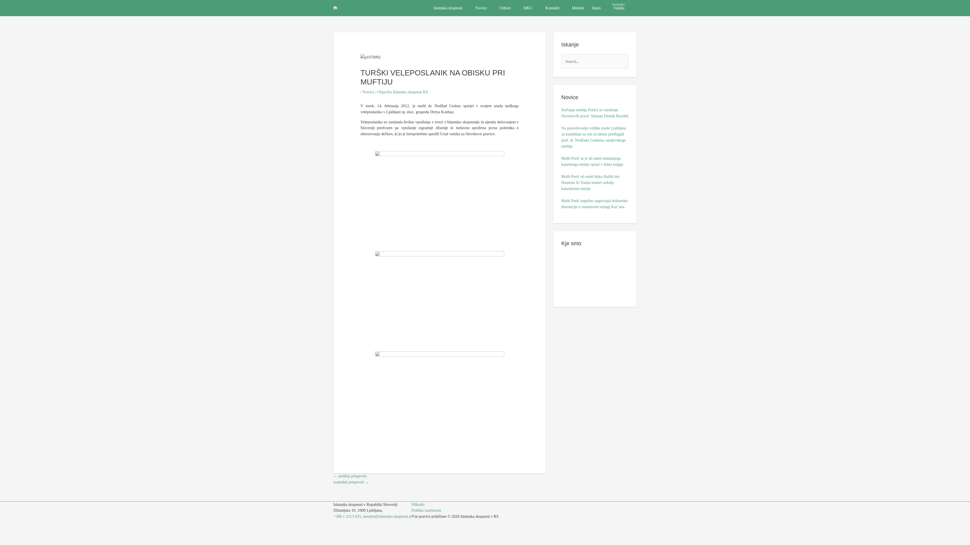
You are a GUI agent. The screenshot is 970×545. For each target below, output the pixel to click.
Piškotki (417, 504)
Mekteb (578, 8)
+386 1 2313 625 (347, 516)
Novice (481, 8)
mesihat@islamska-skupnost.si (387, 516)
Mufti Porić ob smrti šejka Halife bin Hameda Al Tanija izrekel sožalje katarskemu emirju (590, 182)
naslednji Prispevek (351, 482)
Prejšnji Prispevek (350, 476)
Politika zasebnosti (426, 510)
